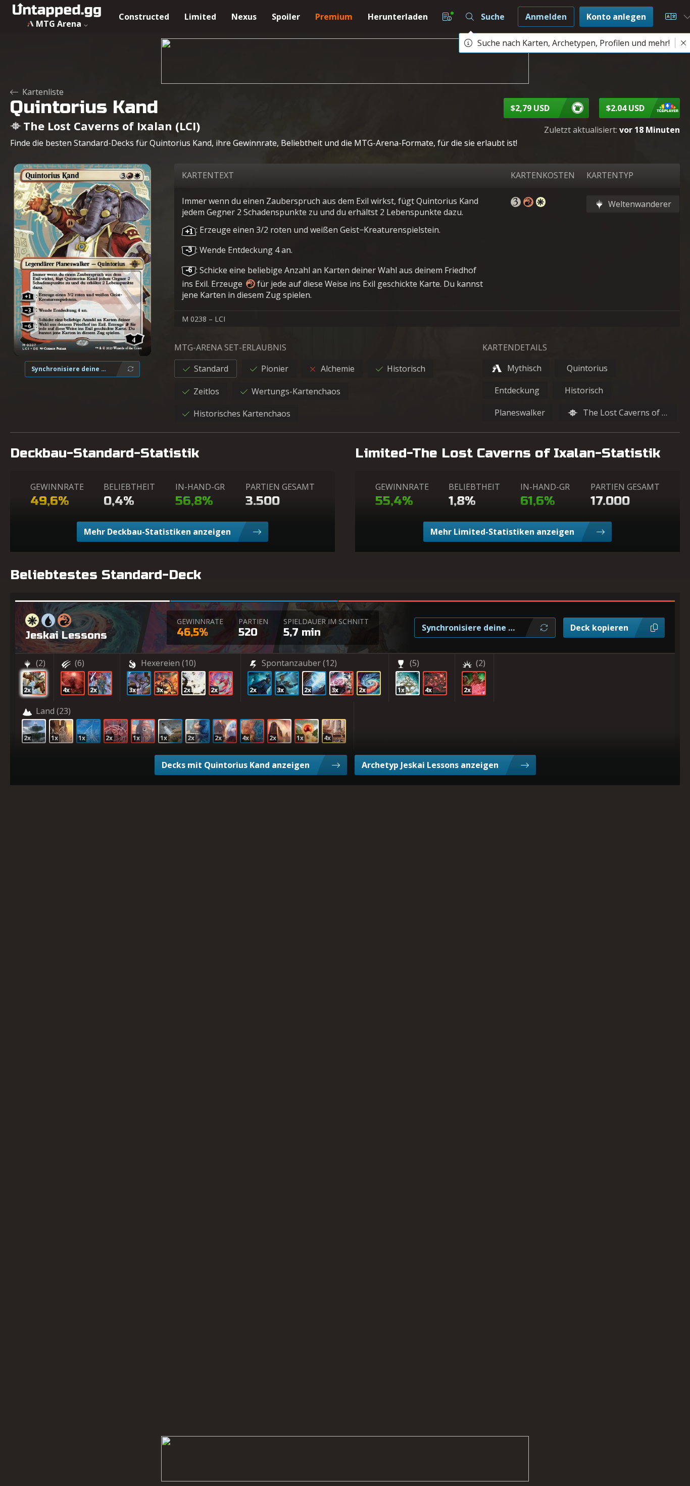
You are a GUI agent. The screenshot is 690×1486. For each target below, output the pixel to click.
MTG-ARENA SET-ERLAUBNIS (230, 347)
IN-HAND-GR (200, 486)
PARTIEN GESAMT (280, 486)
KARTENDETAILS (514, 347)
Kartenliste (43, 91)
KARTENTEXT (208, 175)
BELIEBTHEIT (129, 486)
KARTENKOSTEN (543, 175)
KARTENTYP (609, 175)
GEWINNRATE (57, 486)
